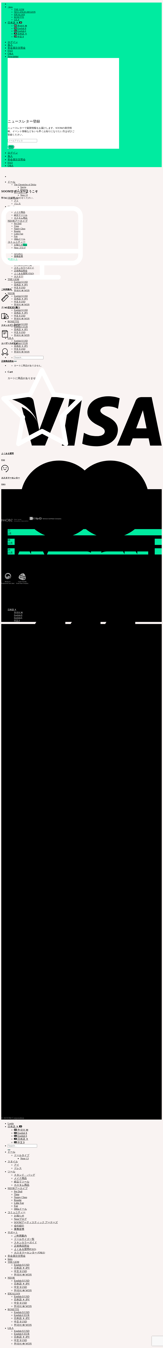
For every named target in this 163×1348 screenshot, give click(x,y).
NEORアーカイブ (18, 1188)
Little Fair (19, 1203)
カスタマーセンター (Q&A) (29, 1252)
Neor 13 (24, 195)
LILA (16, 20)
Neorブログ (20, 1219)
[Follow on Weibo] (12, 509)
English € (21, 31)
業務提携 (19, 1229)
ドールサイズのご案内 (12, 598)
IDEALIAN (19, 14)
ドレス (18, 1168)
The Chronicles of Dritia (25, 184)
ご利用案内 (14, 1112)
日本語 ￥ (13, 22)
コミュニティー (16, 1212)
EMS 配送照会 (8, 589)
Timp (16, 1194)
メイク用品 (20, 1178)
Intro (10, 7)
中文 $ (20, 36)
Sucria (23, 187)
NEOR (11, 293)
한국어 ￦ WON (21, 290)
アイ (16, 201)
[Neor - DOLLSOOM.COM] (1, 171)
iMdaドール (20, 1209)
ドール (11, 182)
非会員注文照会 (16, 47)
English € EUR (21, 327)
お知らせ (19, 1215)
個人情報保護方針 (18, 1105)
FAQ (10, 50)
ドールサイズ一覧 (24, 1239)
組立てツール (21, 1181)
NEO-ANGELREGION (24, 12)
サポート (13, 1232)
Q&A (10, 53)
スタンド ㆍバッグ (24, 1175)
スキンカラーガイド (25, 1242)
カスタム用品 (21, 1185)
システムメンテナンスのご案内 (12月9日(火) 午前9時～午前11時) (44, 546)
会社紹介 (19, 1225)
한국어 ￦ (22, 26)
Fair (16, 1206)
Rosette (17, 1200)
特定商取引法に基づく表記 (13, 568)
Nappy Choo (20, 1197)
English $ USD (21, 296)
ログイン (13, 42)
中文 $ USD (19, 287)
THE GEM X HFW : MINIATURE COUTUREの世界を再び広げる (44, 556)
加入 (10, 45)
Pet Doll (18, 1191)
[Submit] (15, 361)
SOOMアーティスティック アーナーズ (36, 1222)
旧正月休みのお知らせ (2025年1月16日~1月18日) (35, 536)
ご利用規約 (14, 1109)
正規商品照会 (8, 595)
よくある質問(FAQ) (25, 1249)
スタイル (13, 1161)
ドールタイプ (21, 1155)
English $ (21, 28)
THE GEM (19, 9)
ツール (11, 1171)
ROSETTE (19, 17)
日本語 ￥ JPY (21, 285)
